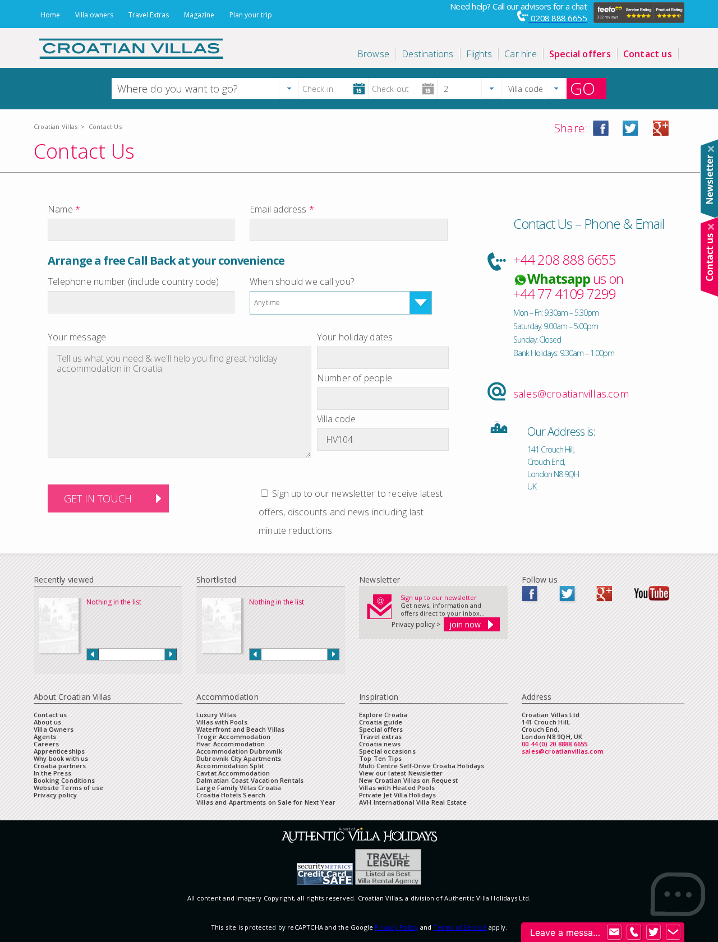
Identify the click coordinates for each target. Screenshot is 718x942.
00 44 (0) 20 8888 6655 (555, 744)
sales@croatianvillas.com (571, 393)
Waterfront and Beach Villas (240, 729)
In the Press (52, 773)
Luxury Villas (216, 714)
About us (47, 722)
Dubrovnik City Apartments (238, 758)
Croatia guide (380, 722)
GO (582, 88)
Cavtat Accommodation (233, 773)
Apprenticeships (59, 751)
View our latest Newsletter (401, 773)
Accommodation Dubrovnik (239, 751)
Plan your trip (250, 15)
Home (50, 15)
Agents (45, 736)
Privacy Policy (396, 927)
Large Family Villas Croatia (238, 787)
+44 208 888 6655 (564, 259)
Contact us (50, 714)
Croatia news (380, 744)
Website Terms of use (68, 787)
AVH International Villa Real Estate (413, 802)
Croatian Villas (55, 126)
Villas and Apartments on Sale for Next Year (265, 802)
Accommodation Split (230, 765)
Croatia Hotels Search (230, 795)
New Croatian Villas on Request (408, 780)
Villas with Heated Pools (397, 787)
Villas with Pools (221, 722)
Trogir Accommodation (233, 736)
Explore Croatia (383, 714)
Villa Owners (53, 729)
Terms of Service (459, 927)
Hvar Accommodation (230, 744)
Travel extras (380, 736)
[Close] (711, 149)
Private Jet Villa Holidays (397, 795)
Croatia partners (60, 765)
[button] (289, 88)
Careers (46, 744)
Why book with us (61, 758)
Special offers (381, 729)
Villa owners (94, 15)
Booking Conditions (64, 780)
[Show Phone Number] (634, 932)
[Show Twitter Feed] (653, 932)
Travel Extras (148, 15)
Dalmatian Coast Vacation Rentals (249, 780)
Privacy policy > (416, 624)
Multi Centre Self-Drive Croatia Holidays (422, 765)
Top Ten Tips (380, 758)
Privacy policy (55, 795)
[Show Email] (614, 932)
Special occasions (387, 751)
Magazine (199, 15)
